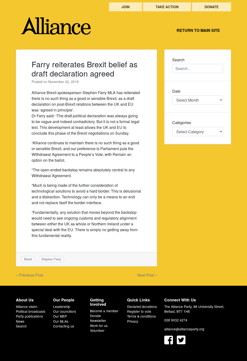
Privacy (132, 321)
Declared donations (142, 306)
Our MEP (60, 316)
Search (21, 326)
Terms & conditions (141, 316)
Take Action (167, 6)
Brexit (28, 259)
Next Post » (147, 275)
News (20, 321)
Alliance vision (26, 306)
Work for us (99, 325)
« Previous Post (29, 275)
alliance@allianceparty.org (184, 328)
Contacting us (63, 326)
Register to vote (139, 311)
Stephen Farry (51, 259)
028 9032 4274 (175, 320)
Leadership (61, 306)
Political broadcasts (30, 311)
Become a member (104, 310)
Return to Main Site (198, 30)
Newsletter (98, 320)
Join (126, 6)
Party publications (29, 316)
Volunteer (97, 330)
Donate (212, 6)
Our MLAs (60, 321)
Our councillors (64, 311)
